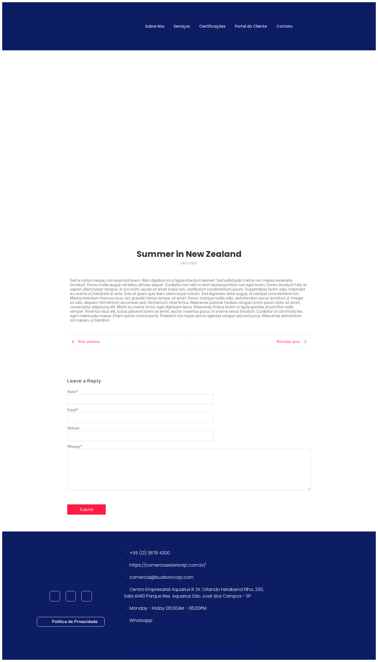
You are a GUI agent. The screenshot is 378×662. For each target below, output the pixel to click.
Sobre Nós (154, 26)
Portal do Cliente (251, 26)
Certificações (212, 26)
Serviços (182, 26)
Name (72, 392)
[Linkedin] (86, 596)
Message (74, 446)
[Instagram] (71, 596)
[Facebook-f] (55, 596)
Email (73, 410)
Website (73, 428)
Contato (284, 26)
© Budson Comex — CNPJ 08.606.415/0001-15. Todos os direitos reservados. (189, 651)
